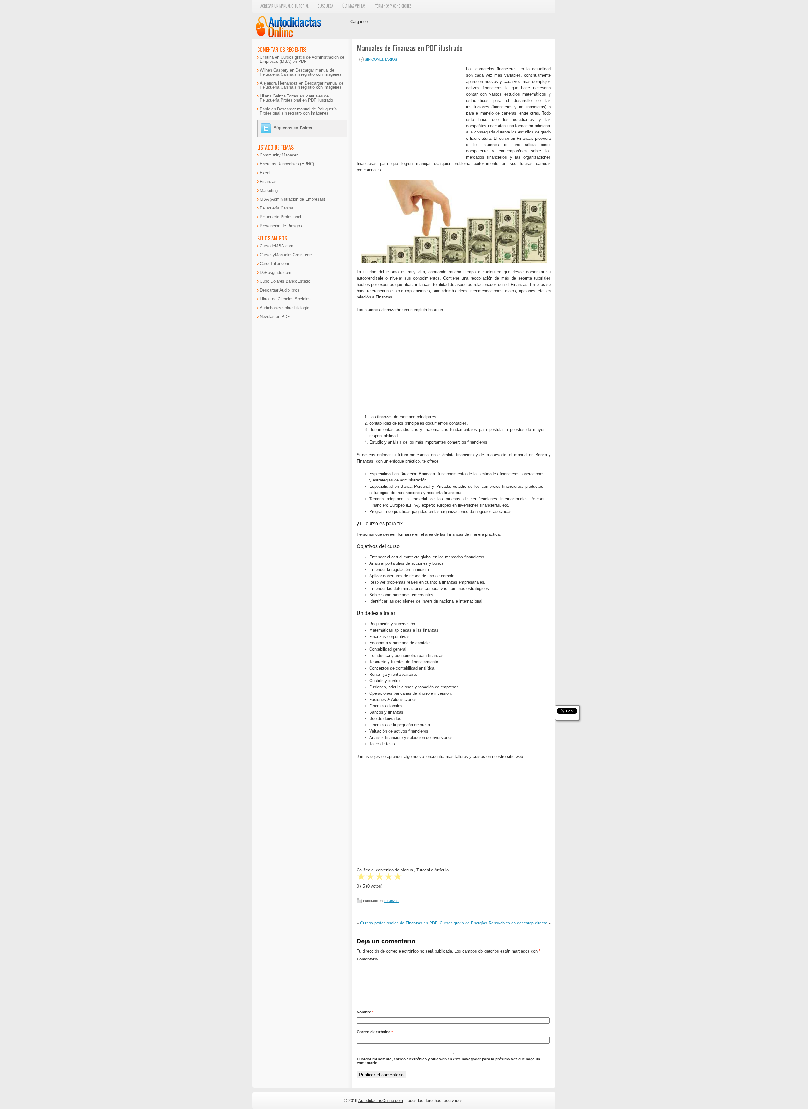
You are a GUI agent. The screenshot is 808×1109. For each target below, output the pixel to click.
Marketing (269, 190)
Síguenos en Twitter (293, 128)
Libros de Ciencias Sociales (285, 299)
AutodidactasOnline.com (380, 1100)
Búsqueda (325, 6)
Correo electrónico (375, 1032)
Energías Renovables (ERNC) (287, 164)
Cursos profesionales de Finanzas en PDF (398, 923)
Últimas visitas (353, 6)
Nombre (365, 1012)
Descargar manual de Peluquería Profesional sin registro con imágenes (298, 111)
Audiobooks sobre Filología (284, 307)
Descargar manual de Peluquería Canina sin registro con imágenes (301, 72)
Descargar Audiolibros (280, 290)
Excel (265, 172)
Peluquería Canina (276, 208)
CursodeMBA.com (276, 246)
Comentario (367, 959)
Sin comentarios (381, 59)
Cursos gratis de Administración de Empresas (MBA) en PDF (302, 59)
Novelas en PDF (275, 316)
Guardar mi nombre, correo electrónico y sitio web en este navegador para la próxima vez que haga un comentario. (448, 1061)
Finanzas (391, 901)
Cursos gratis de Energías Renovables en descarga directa (493, 923)
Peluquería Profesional (280, 217)
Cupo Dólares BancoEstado (285, 281)
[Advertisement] (410, 110)
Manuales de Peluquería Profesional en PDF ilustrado (296, 98)
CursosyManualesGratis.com (286, 254)
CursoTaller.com (274, 263)
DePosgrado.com (275, 272)
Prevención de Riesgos (281, 225)
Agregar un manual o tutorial (284, 6)
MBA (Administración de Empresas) (292, 199)
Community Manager (279, 155)
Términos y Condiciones (393, 6)
